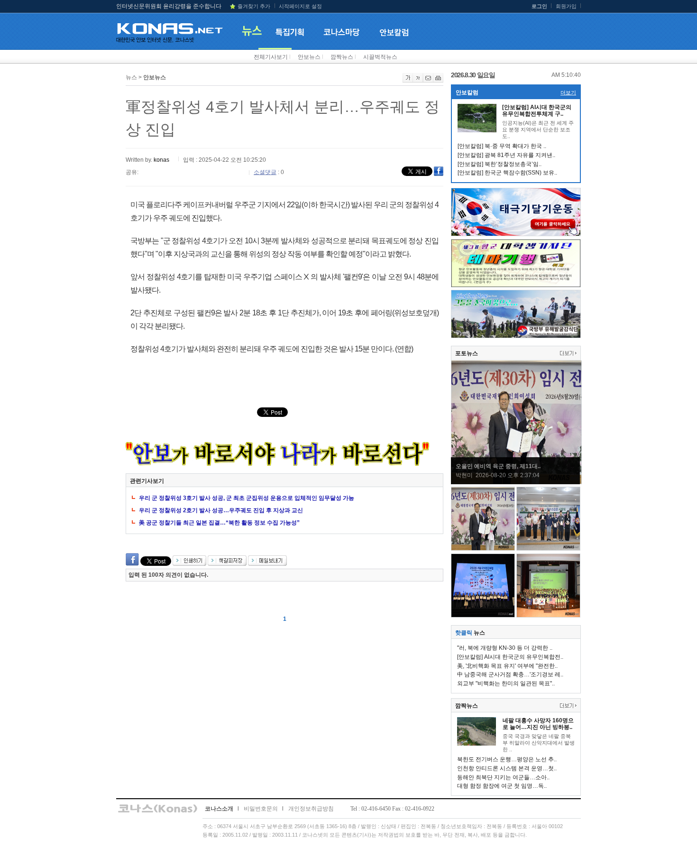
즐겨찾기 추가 (254, 6)
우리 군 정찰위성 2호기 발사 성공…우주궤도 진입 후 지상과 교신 (221, 510)
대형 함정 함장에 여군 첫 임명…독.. (502, 786)
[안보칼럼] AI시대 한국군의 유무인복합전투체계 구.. (536, 110)
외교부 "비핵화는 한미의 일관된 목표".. (506, 683)
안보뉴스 (309, 57)
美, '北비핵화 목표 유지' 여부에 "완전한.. (507, 666)
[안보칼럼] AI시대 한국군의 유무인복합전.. (510, 657)
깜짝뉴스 (341, 57)
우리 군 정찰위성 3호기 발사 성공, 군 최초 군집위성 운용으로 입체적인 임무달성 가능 (246, 498)
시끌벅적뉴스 (380, 57)
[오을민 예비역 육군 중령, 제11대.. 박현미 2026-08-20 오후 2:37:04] (516, 482)
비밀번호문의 (261, 808)
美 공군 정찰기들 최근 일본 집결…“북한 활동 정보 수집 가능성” (219, 522)
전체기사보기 (271, 57)
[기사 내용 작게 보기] (418, 80)
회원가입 (566, 6)
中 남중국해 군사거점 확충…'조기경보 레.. (510, 674)
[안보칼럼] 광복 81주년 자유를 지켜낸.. (506, 155)
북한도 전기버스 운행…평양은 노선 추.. (507, 759)
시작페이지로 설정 (300, 6)
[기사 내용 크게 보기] (408, 80)
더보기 (568, 92)
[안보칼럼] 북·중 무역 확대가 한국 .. (502, 146)
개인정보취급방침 (311, 808)
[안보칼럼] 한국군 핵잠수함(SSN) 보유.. (507, 172)
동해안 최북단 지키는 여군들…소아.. (503, 777)
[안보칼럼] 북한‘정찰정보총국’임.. (499, 164)
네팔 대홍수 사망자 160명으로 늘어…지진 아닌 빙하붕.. (538, 723)
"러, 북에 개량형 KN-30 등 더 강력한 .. (504, 648)
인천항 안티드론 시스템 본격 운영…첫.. (507, 768)
